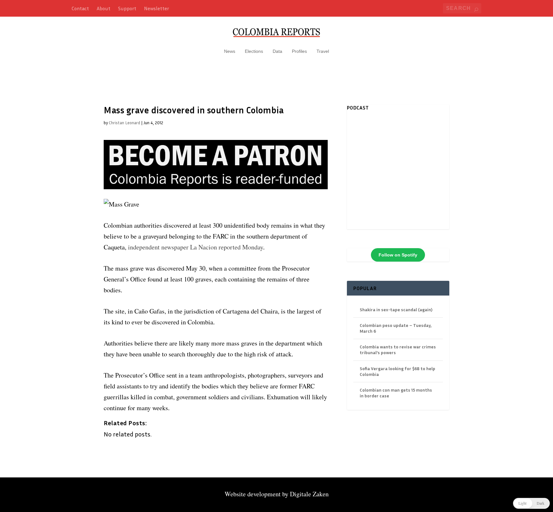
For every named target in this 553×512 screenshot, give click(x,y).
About (103, 8)
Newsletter (156, 8)
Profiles (299, 51)
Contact (80, 8)
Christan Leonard (124, 122)
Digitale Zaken (309, 494)
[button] (531, 503)
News (229, 51)
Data (277, 51)
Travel (323, 51)
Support (127, 8)
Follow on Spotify (398, 254)
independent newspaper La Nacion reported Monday (195, 247)
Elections (254, 51)
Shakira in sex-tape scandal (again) (396, 309)
